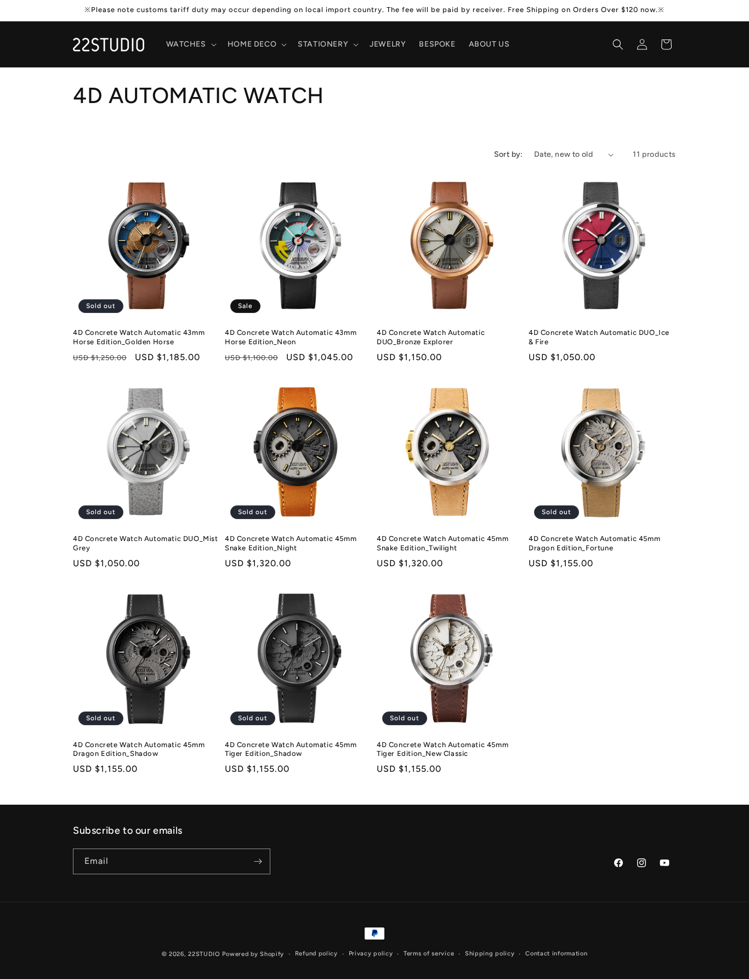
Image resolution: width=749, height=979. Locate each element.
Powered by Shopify (253, 954)
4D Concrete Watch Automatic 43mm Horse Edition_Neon (290, 337)
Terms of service (429, 953)
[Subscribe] (258, 861)
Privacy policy (371, 953)
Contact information (556, 953)
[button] (190, 44)
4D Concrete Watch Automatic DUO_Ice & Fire (599, 337)
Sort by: (508, 154)
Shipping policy (490, 953)
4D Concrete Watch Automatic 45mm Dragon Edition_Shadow (139, 749)
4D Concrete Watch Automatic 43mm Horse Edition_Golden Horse (139, 337)
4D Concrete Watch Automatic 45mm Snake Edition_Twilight (442, 543)
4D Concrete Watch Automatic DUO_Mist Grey (145, 543)
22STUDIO (204, 954)
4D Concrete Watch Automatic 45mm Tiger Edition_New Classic (442, 749)
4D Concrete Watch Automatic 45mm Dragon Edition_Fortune (594, 543)
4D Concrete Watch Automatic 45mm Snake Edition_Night (290, 543)
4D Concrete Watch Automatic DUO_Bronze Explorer (431, 337)
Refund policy (316, 953)
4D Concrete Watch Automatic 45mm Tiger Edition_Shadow (290, 749)
